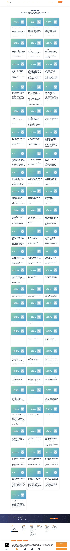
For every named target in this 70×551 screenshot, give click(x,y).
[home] (9, 2)
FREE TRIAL (60, 1)
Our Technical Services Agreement (48, 531)
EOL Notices (46, 532)
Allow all (61, 543)
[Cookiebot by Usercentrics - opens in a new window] (6, 549)
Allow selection (61, 546)
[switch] (25, 549)
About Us (23, 526)
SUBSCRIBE (53, 518)
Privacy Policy (54, 526)
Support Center (47, 526)
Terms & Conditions (55, 527)
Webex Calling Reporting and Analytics (33, 530)
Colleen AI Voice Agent (40, 527)
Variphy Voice (24, 530)
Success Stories (38, 1)
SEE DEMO (55, 1)
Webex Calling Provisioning (32, 532)
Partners (23, 529)
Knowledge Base (47, 528)
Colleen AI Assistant (39, 526)
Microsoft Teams (32, 535)
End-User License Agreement (54, 529)
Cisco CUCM (31, 526)
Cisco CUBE (31, 528)
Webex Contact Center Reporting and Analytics (33, 534)
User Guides (46, 529)
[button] (19, 2)
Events (23, 527)
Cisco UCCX (31, 527)
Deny (61, 548)
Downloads (46, 527)
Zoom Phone (31, 536)
